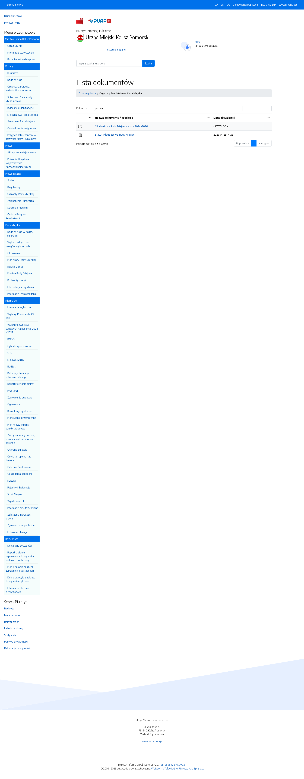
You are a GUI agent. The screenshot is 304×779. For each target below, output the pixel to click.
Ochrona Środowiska (19, 467)
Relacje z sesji (15, 266)
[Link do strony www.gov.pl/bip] (81, 20)
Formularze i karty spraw (21, 59)
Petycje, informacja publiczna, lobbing (17, 375)
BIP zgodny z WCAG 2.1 (173, 764)
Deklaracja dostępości (19, 545)
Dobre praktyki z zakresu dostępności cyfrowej (20, 579)
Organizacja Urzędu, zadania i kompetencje (18, 88)
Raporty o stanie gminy (20, 383)
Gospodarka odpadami (19, 473)
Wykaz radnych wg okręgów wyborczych (18, 244)
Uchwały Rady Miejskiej (20, 193)
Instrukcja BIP (268, 4)
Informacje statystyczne (20, 52)
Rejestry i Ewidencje (18, 487)
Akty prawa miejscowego (21, 152)
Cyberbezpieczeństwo (19, 346)
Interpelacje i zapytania (20, 287)
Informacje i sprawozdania (22, 293)
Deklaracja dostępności (17, 648)
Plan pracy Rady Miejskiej (21, 259)
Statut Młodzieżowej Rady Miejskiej (115, 134)
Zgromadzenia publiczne (21, 525)
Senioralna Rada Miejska (21, 121)
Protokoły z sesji (16, 280)
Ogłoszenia (13, 404)
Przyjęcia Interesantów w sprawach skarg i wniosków (21, 136)
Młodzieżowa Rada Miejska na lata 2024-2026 (121, 126)
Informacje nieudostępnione (22, 507)
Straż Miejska (14, 494)
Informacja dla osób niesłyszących (17, 589)
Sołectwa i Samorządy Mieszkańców (19, 99)
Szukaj (148, 63)
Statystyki (10, 635)
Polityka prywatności (16, 641)
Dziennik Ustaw (13, 15)
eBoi (197, 41)
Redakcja (9, 608)
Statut (11, 180)
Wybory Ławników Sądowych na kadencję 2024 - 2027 (22, 328)
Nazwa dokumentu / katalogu (114, 117)
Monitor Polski (12, 22)
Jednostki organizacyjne (20, 107)
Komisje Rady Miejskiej (19, 273)
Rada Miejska (14, 79)
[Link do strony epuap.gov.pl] (99, 20)
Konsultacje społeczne (19, 411)
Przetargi (12, 390)
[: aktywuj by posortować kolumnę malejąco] (84, 118)
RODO (11, 339)
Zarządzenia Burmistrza (20, 200)
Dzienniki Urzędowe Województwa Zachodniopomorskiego (18, 163)
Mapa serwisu (12, 615)
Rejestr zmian (11, 621)
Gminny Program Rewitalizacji (16, 216)
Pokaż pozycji (89, 108)
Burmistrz (12, 72)
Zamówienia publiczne (19, 397)
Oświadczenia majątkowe (21, 128)
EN (222, 4)
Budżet (11, 366)
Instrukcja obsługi (17, 532)
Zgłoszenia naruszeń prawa (18, 516)
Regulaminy (13, 187)
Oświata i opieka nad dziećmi (18, 458)
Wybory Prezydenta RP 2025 (20, 316)
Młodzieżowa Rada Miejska (22, 114)
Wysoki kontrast (288, 4)
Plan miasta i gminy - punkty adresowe (18, 426)
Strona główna (15, 4)
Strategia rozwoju (17, 207)
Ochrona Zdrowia (17, 449)
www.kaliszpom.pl (152, 741)
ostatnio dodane (116, 49)
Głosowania (14, 253)
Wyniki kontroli (15, 501)
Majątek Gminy (15, 359)
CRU (9, 352)
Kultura (11, 480)
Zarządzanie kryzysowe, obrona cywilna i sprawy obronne (20, 439)
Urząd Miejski (14, 45)
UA (216, 4)
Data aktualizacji (224, 117)
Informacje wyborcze (19, 307)
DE (228, 4)
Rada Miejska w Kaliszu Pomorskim (19, 233)
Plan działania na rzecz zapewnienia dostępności (20, 568)
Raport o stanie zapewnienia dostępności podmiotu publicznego (20, 556)
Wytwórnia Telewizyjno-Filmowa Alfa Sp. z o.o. (177, 768)
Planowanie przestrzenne (21, 417)
